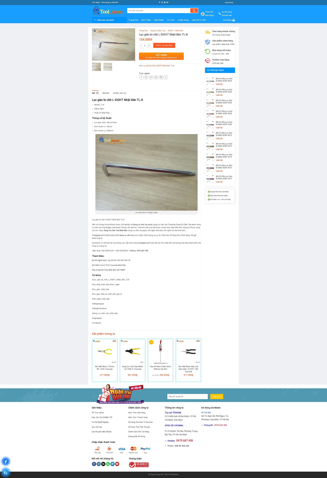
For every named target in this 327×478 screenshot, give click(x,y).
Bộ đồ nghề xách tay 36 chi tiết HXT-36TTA (111, 260)
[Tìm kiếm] (194, 10)
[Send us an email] (167, 2)
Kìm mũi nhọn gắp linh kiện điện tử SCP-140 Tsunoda (188, 369)
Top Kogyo (106, 227)
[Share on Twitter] (146, 77)
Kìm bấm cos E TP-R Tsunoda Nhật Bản (109, 265)
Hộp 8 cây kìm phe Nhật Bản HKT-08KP (108, 270)
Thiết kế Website (171, 474)
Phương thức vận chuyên (139, 427)
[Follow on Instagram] (162, 2)
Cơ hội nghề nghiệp (100, 422)
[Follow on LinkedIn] (112, 464)
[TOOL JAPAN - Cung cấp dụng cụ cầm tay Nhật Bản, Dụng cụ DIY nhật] (107, 11)
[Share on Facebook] (141, 77)
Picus (192, 227)
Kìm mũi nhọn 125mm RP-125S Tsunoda (104, 367)
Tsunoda (171, 225)
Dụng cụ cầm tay (157, 31)
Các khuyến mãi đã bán (102, 432)
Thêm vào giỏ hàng (164, 45)
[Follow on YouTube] (117, 464)
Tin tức (170, 20)
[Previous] (96, 44)
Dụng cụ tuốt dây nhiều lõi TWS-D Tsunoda (132, 367)
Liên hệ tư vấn (199, 20)
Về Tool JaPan (98, 413)
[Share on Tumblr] (166, 77)
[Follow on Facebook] (159, 2)
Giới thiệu (146, 20)
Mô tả (95, 93)
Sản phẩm (159, 20)
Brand (105, 93)
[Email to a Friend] (151, 77)
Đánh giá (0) (119, 93)
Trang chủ (133, 20)
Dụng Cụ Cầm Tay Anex (186, 225)
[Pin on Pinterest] (156, 77)
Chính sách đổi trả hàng (138, 432)
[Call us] (108, 464)
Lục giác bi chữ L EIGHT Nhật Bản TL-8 (158, 66)
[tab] (95, 93)
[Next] (131, 44)
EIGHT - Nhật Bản (175, 31)
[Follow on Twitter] (165, 2)
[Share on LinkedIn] (161, 77)
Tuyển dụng (183, 20)
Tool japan (144, 73)
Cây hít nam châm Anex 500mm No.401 (160, 367)
